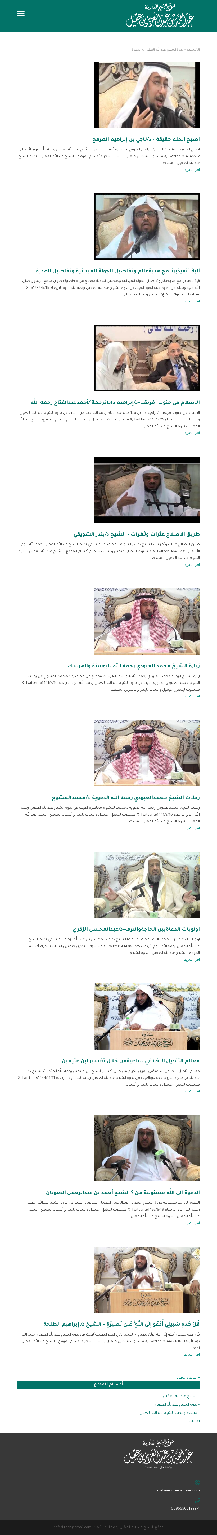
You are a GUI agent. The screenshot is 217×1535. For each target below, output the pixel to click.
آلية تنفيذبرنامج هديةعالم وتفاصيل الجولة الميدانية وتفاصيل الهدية (118, 271)
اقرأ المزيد (192, 170)
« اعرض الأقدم (188, 1378)
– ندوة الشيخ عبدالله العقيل (177, 1405)
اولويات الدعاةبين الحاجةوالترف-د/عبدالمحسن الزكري (136, 930)
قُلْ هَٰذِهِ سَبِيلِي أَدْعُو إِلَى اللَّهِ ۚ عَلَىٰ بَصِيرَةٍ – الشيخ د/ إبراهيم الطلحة (121, 1325)
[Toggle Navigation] (21, 15)
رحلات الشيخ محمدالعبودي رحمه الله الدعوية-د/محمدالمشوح (126, 798)
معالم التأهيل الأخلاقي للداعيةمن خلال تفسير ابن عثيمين (131, 1061)
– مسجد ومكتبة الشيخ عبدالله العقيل (169, 1413)
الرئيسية (193, 50)
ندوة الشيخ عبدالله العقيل (164, 50)
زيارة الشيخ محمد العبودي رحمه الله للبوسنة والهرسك (134, 666)
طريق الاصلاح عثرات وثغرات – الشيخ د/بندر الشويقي (137, 535)
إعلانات (194, 1422)
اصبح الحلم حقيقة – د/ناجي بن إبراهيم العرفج (146, 140)
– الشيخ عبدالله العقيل (181, 1396)
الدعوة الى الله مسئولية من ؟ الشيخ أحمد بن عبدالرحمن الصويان (123, 1193)
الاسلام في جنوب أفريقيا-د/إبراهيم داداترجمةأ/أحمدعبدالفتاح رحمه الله (115, 403)
